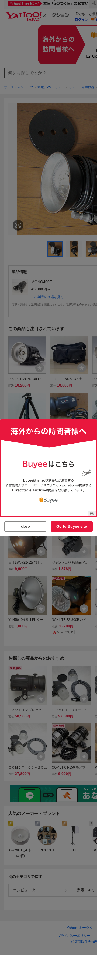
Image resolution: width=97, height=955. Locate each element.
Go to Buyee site (71, 526)
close (25, 526)
